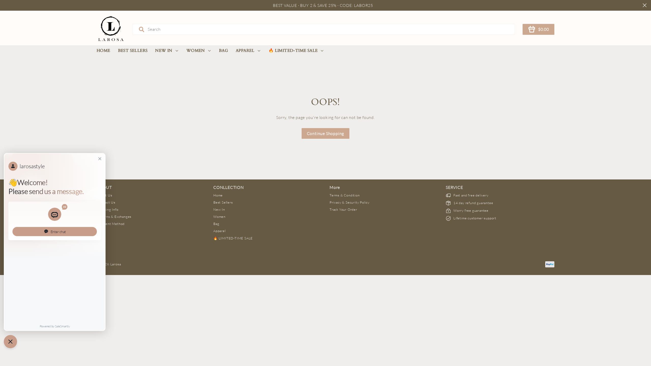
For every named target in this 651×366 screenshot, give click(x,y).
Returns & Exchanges (114, 217)
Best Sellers (133, 50)
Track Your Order (343, 209)
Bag (223, 50)
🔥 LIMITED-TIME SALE (293, 50)
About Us (104, 195)
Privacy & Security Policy (349, 202)
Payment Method (111, 224)
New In (163, 50)
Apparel (245, 50)
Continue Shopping (325, 133)
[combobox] (323, 29)
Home (103, 50)
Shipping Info (107, 209)
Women (195, 50)
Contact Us (106, 202)
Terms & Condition (345, 195)
